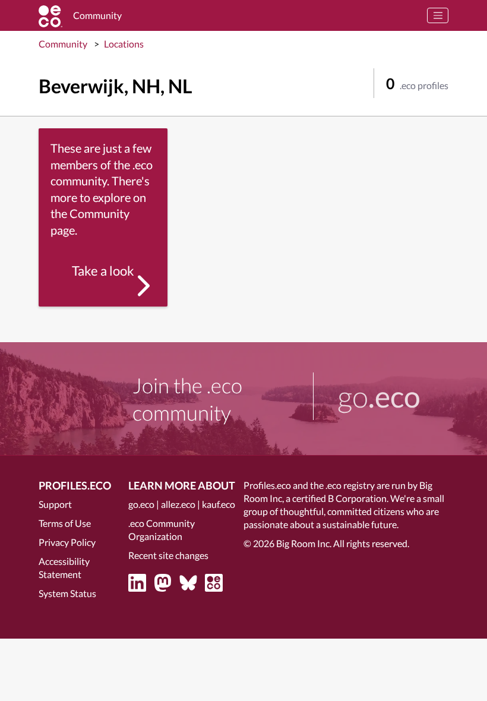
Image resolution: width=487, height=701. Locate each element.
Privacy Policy (67, 542)
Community (63, 43)
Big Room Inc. (303, 543)
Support (55, 504)
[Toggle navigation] (437, 15)
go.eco (141, 504)
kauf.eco (218, 504)
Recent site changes (168, 555)
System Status (67, 593)
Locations (124, 43)
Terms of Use (65, 523)
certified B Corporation (339, 498)
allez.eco (178, 504)
